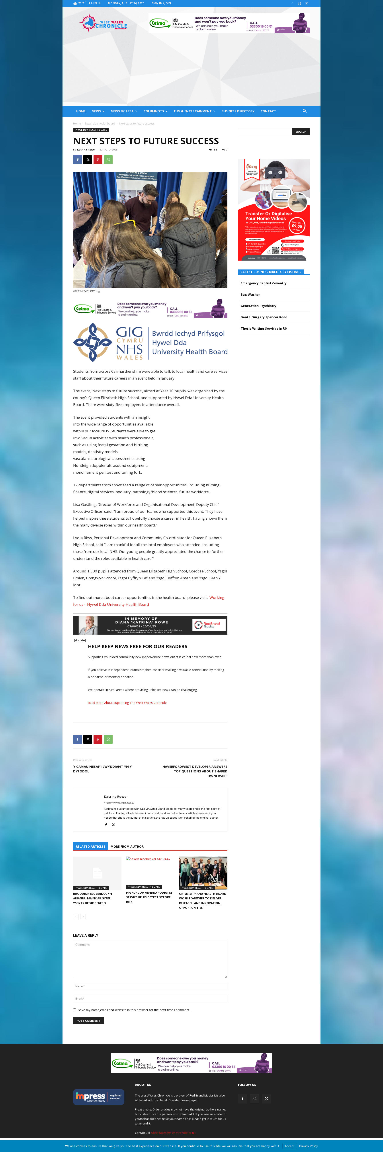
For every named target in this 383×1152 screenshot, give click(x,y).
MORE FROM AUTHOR (127, 846)
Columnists (154, 111)
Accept (290, 1146)
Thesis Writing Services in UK (264, 328)
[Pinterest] (98, 159)
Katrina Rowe (86, 149)
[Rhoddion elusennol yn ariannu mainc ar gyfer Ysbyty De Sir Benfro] (97, 873)
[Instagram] (299, 3)
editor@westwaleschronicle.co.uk (172, 1133)
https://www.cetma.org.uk (119, 802)
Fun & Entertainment (193, 111)
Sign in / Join (161, 3)
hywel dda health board (100, 123)
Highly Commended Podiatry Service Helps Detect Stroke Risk (149, 897)
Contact (268, 111)
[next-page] (83, 916)
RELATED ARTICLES (90, 846)
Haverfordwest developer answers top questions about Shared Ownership (194, 771)
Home (81, 111)
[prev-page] (76, 916)
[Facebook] (292, 3)
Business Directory (238, 111)
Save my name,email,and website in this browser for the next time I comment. (134, 1010)
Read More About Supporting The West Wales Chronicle (127, 703)
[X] (306, 3)
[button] (304, 111)
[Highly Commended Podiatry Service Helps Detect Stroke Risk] (150, 873)
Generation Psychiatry (258, 306)
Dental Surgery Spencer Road (264, 317)
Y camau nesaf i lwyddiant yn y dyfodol (102, 768)
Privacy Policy (308, 1146)
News (96, 111)
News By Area (122, 111)
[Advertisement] (191, 72)
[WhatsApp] (108, 159)
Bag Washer (250, 294)
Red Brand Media (201, 1095)
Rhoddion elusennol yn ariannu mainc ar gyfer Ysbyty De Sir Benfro (92, 898)
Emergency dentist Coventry (264, 283)
